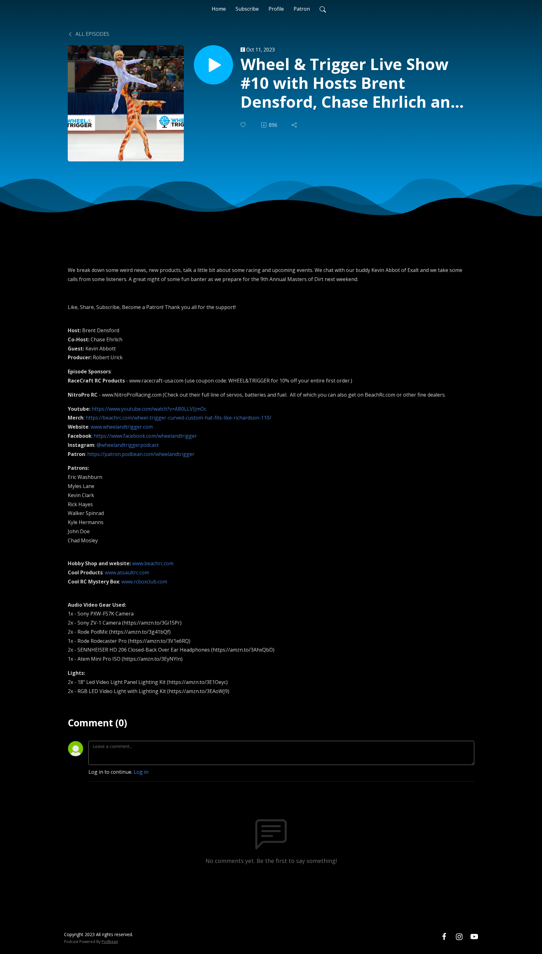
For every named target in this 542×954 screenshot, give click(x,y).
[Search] (322, 9)
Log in (141, 771)
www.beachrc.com (152, 563)
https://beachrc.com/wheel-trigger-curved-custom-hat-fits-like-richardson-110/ (178, 417)
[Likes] (243, 125)
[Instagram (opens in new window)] (459, 936)
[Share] (295, 125)
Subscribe (247, 8)
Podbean (110, 941)
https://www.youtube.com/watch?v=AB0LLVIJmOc (149, 408)
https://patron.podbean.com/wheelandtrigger (140, 454)
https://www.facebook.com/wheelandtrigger (145, 435)
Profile (276, 8)
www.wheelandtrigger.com (122, 426)
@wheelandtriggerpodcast (128, 445)
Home (219, 8)
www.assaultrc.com (127, 572)
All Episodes (91, 33)
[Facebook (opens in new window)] (444, 936)
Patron (302, 8)
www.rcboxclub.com (144, 581)
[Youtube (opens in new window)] (474, 936)
